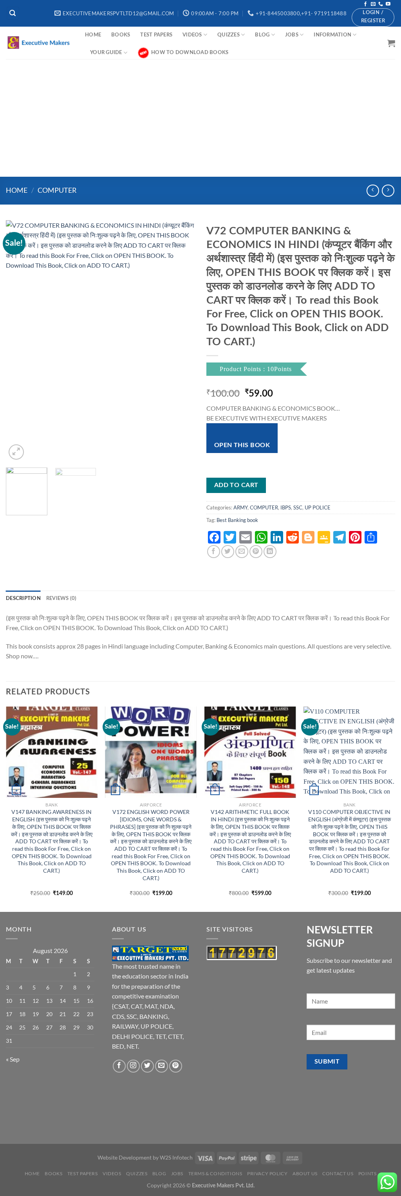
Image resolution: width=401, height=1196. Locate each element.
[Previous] (20, 341)
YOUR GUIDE (106, 52)
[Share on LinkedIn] (270, 551)
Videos (192, 35)
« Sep (13, 1059)
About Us (305, 1173)
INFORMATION (332, 35)
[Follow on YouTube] (388, 4)
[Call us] (380, 4)
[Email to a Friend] (241, 551)
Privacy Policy (267, 1173)
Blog (262, 35)
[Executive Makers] (39, 43)
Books (120, 35)
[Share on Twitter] (227, 551)
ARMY (240, 507)
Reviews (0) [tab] (61, 598)
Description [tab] (23, 598)
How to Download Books (189, 52)
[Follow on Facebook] (365, 4)
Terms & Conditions (215, 1173)
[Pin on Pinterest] (255, 551)
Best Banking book (237, 520)
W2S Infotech (176, 1157)
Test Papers (156, 35)
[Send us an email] (373, 4)
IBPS (285, 507)
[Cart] (391, 43)
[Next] (181, 341)
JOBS (291, 35)
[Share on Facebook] (213, 551)
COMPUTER (57, 190)
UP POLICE (318, 507)
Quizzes (228, 35)
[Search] (13, 13)
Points (367, 1173)
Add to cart (236, 485)
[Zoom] (16, 452)
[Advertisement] (200, 118)
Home (93, 35)
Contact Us (337, 1173)
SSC (297, 507)
